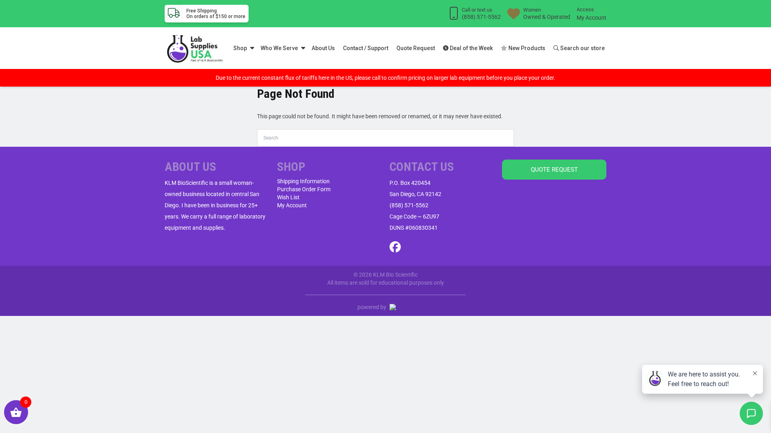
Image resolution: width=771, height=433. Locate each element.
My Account (591, 17)
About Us (323, 48)
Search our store (582, 48)
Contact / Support (365, 48)
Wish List (288, 197)
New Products (526, 48)
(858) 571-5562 (409, 205)
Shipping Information (303, 181)
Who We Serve (279, 48)
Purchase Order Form (303, 189)
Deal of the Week (471, 48)
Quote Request (415, 48)
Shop (240, 48)
